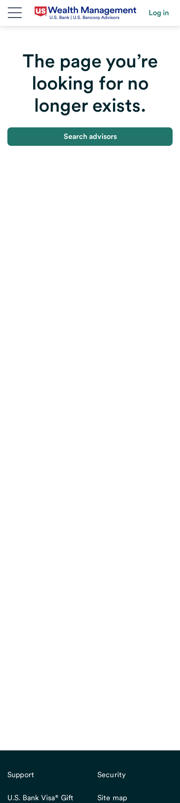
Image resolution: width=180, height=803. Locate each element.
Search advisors (90, 136)
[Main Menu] (15, 13)
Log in (159, 12)
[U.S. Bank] (85, 13)
